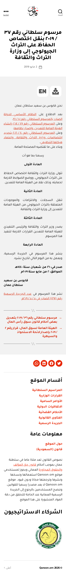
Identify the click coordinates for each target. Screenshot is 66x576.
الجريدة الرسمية (50, 423)
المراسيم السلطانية (47, 390)
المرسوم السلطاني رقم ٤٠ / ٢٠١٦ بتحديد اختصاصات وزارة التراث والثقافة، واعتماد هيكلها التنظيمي (33, 138)
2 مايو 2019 (30, 67)
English (42, 91)
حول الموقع (53, 444)
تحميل (55, 91)
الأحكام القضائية (50, 412)
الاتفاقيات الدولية (49, 407)
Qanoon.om (46, 568)
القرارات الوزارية (50, 396)
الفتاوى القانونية (50, 418)
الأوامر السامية (51, 401)
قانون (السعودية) (49, 449)
